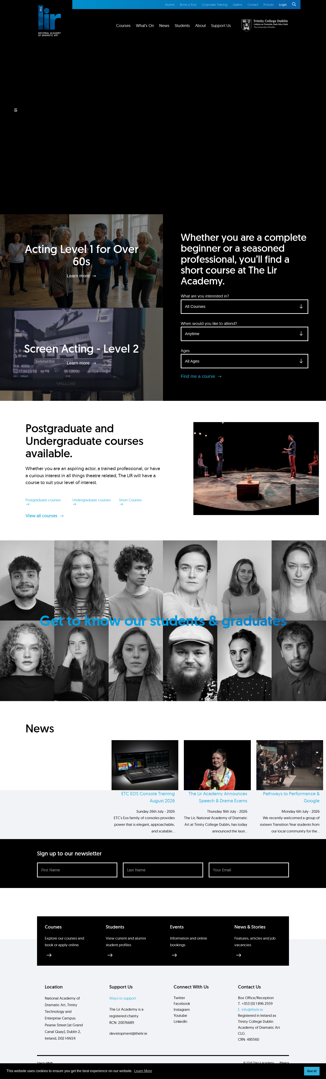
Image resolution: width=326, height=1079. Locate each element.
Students (182, 25)
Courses (123, 25)
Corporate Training (215, 5)
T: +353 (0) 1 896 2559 (255, 1003)
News (164, 25)
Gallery (237, 5)
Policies (268, 5)
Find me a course (198, 376)
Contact (252, 5)
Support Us (221, 25)
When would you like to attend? (209, 323)
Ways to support (122, 998)
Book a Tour (188, 5)
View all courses (42, 516)
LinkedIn (180, 1021)
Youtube (180, 1015)
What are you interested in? (205, 296)
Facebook (182, 1003)
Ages (185, 350)
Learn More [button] (143, 1071)
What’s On (145, 25)
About (200, 25)
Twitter (179, 997)
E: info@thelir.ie (250, 1009)
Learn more (79, 275)
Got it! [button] (312, 1071)
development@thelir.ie (128, 1033)
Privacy (284, 1063)
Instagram (182, 1009)
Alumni (170, 5)
